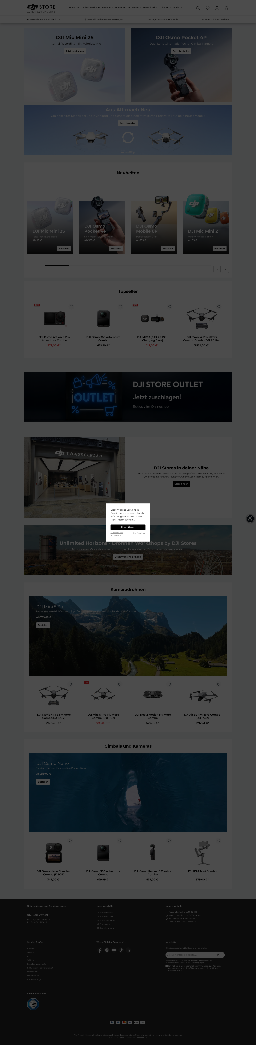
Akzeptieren (128, 527)
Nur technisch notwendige (117, 533)
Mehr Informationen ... (123, 519)
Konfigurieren (139, 533)
